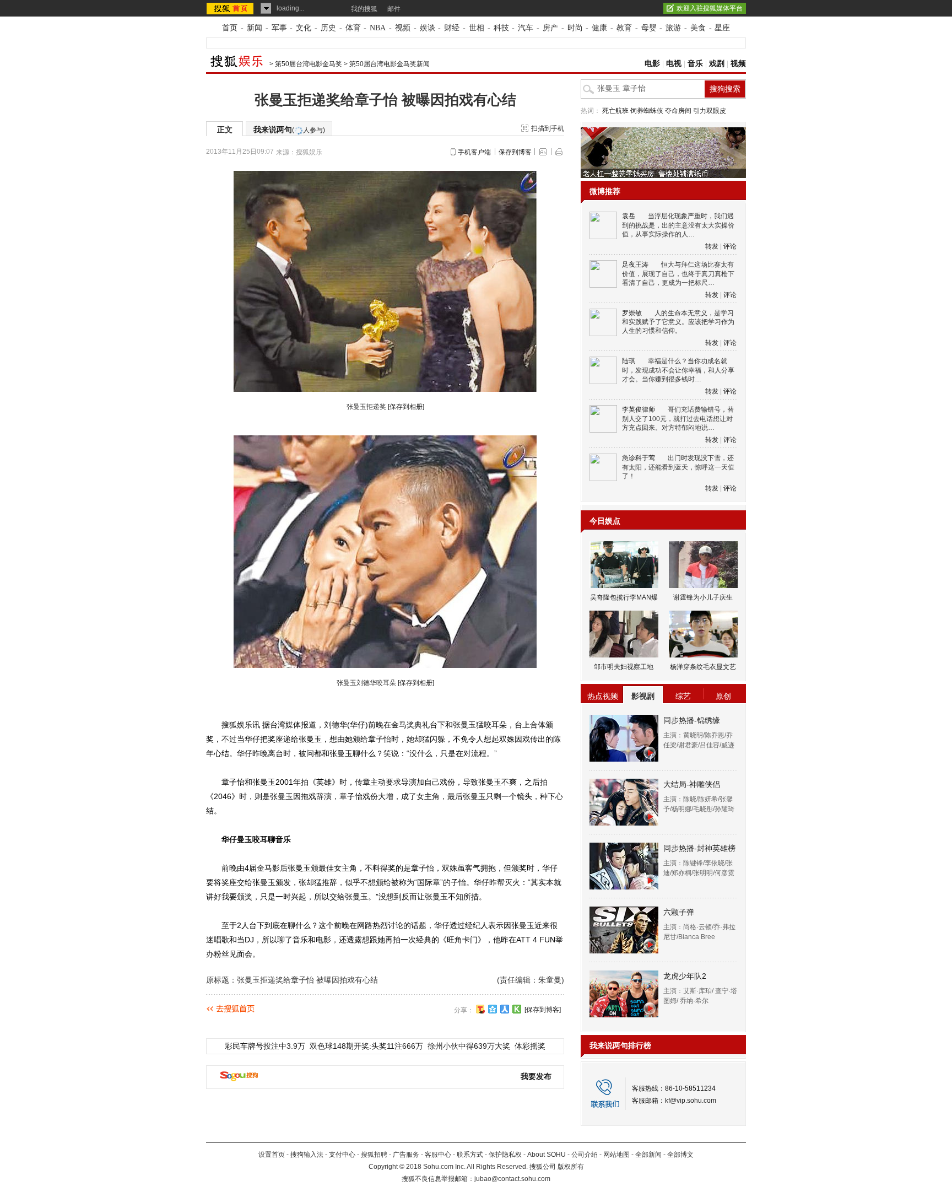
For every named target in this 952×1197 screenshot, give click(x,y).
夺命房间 (678, 111)
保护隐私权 (505, 1154)
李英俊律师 (638, 409)
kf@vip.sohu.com (690, 1100)
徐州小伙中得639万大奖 (469, 1046)
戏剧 (716, 64)
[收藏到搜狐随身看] (516, 1009)
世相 (476, 28)
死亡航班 (615, 111)
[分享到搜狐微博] (480, 1009)
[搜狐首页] (231, 8)
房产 (550, 28)
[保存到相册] (406, 407)
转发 (711, 246)
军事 (279, 28)
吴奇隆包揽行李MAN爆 (624, 597)
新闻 (254, 28)
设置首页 (271, 1154)
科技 (501, 28)
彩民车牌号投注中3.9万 (265, 1046)
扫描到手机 (547, 128)
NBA (378, 28)
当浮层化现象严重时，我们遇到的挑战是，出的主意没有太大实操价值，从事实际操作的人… (678, 225)
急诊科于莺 (638, 458)
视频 (402, 28)
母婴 (649, 28)
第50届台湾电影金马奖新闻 (389, 64)
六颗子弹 (678, 912)
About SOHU (546, 1154)
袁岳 (628, 216)
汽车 (525, 28)
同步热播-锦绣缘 (691, 720)
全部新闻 (648, 1154)
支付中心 (342, 1154)
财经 (451, 28)
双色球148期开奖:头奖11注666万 (366, 1046)
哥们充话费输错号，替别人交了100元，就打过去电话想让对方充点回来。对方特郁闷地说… (678, 419)
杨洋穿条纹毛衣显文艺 (703, 667)
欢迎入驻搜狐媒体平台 (710, 8)
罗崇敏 (632, 313)
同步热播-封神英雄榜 (699, 848)
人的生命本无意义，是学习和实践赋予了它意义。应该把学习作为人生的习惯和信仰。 (678, 322)
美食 (698, 28)
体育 (353, 28)
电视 (673, 64)
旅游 (673, 28)
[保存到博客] (542, 1009)
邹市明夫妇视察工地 (623, 667)
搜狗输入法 (306, 1154)
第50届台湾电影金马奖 (308, 64)
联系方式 (470, 1154)
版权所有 (571, 1167)
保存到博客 (515, 152)
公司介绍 (584, 1154)
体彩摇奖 (530, 1046)
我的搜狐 (364, 9)
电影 (652, 64)
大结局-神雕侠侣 (691, 784)
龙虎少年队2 (684, 976)
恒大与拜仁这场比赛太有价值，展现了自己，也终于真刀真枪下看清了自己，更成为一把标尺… (678, 274)
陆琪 (628, 361)
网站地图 (616, 1154)
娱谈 (427, 28)
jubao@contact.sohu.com (512, 1179)
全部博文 (680, 1154)
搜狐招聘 (374, 1154)
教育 (624, 28)
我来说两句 (289, 129)
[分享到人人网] (504, 1009)
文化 (303, 28)
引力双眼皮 (709, 111)
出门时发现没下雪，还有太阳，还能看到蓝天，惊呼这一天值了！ (678, 467)
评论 (730, 246)
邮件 (394, 9)
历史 (328, 28)
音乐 (695, 64)
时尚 (575, 28)
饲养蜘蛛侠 (646, 111)
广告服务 (406, 1154)
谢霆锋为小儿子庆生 (703, 597)
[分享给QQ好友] (492, 1009)
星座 (722, 28)
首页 (229, 28)
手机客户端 (474, 152)
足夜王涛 (635, 264)
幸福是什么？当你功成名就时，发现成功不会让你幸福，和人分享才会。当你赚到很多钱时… (678, 370)
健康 (599, 28)
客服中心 (438, 1154)
